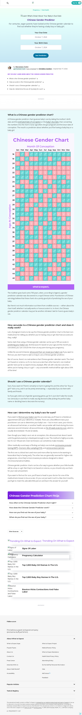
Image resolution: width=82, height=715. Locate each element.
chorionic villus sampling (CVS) (30, 448)
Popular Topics (11, 648)
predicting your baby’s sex (18, 345)
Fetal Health (45, 10)
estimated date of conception (29, 122)
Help (43, 669)
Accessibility (10, 673)
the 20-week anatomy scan (56, 428)
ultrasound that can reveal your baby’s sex (46, 352)
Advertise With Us (12, 665)
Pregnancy (36, 10)
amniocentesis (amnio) (55, 448)
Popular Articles (13, 684)
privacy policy (38, 707)
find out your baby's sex (28, 417)
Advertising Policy (47, 660)
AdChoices (45, 673)
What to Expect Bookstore (50, 652)
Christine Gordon (45, 69)
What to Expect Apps (13, 643)
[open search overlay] (8, 3)
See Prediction (40, 55)
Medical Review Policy (49, 648)
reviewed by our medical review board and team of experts (52, 702)
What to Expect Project (49, 643)
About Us (10, 652)
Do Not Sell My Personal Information (53, 665)
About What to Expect (15, 639)
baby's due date (52, 122)
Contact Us (10, 656)
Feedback (45, 677)
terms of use (27, 707)
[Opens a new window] (9, 626)
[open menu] (3, 3)
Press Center (11, 660)
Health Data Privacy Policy (50, 656)
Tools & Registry (13, 691)
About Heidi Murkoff (13, 669)
